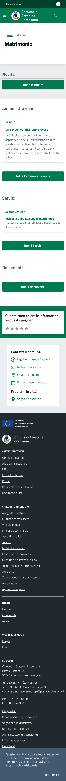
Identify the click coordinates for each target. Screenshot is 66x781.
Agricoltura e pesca (13, 589)
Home (10, 35)
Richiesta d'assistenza (15, 728)
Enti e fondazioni (12, 475)
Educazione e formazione (17, 554)
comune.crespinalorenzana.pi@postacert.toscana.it (33, 691)
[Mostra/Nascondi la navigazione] (4, 15)
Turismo (6, 542)
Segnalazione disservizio (17, 723)
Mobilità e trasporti (13, 548)
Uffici (5, 469)
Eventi (6, 647)
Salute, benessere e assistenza (21, 577)
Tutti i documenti (33, 286)
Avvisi (5, 621)
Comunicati (9, 615)
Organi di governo (13, 457)
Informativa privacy (14, 740)
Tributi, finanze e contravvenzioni (22, 565)
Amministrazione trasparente (20, 734)
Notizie (6, 609)
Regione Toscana (13, 4)
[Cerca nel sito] (56, 15)
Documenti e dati (12, 493)
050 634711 (14, 682)
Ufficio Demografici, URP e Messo (26, 129)
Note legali (8, 746)
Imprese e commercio (15, 530)
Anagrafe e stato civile (16, 513)
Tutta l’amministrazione (33, 176)
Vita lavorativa (11, 524)
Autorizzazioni (10, 583)
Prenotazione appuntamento (19, 717)
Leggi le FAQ (9, 711)
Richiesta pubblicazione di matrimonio (29, 218)
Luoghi (6, 641)
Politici (6, 481)
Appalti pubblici (11, 536)
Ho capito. (52, 775)
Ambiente (8, 571)
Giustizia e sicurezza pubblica (19, 560)
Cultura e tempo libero (15, 519)
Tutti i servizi (33, 245)
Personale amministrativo (17, 487)
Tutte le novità (33, 84)
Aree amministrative (14, 463)
